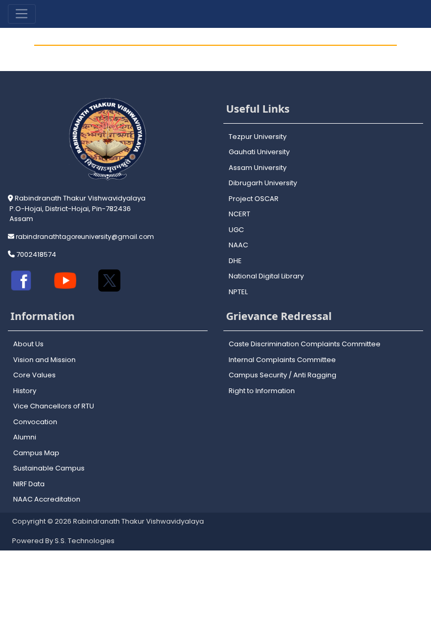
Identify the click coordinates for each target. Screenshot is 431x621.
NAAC (238, 245)
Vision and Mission (44, 360)
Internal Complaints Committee (282, 360)
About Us (28, 344)
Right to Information (262, 391)
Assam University (257, 168)
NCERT (239, 214)
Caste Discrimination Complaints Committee (305, 344)
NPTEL (238, 292)
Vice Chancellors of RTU (53, 406)
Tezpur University (257, 137)
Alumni (24, 437)
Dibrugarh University (263, 183)
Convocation (35, 422)
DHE (235, 261)
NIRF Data (29, 484)
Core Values (34, 375)
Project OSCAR (254, 199)
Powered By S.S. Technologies (63, 541)
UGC (236, 230)
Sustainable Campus (49, 468)
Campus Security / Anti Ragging (282, 375)
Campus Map (36, 453)
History (24, 391)
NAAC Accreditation (46, 499)
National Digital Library (266, 276)
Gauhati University (259, 152)
